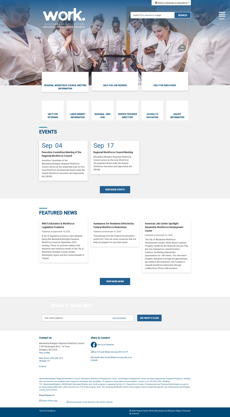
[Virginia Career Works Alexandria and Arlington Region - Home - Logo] (64, 20)
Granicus (135, 413)
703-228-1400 (155, 381)
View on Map (44, 353)
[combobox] (171, 2)
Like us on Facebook (105, 345)
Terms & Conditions (47, 411)
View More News (115, 281)
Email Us (42, 366)
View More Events (115, 189)
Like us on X (123, 352)
